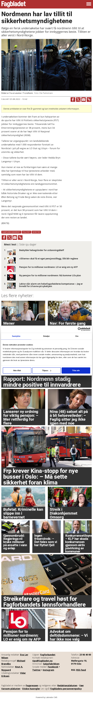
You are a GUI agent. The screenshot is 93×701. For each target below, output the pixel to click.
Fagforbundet (47, 654)
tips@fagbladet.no (42, 660)
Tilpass (45, 370)
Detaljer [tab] (46, 336)
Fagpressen (32, 685)
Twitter (36, 669)
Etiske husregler (31, 688)
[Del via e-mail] (83, 99)
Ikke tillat (17, 370)
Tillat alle (76, 370)
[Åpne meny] (89, 4)
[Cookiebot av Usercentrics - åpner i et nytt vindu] (79, 329)
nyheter (36, 232)
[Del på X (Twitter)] (78, 99)
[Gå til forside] (13, 4)
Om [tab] (76, 336)
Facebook (53, 666)
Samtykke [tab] (16, 336)
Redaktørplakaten (67, 685)
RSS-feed (81, 669)
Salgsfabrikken (51, 663)
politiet (26, 232)
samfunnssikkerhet (11, 232)
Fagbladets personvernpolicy (66, 688)
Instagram (48, 669)
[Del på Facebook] (73, 99)
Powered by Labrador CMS (46, 697)
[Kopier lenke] (89, 99)
